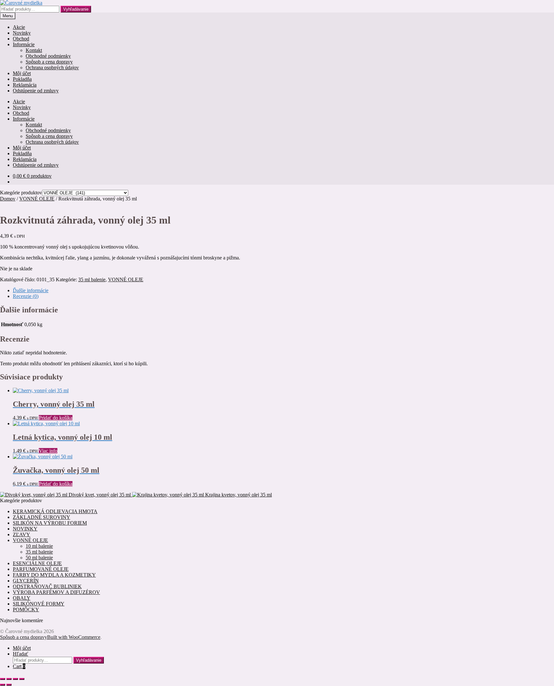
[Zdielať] (15, 679)
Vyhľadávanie (75, 9)
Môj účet (22, 73)
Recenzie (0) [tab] (25, 296)
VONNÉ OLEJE (37, 198)
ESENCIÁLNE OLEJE (37, 563)
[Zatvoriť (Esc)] (21, 679)
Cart (19, 666)
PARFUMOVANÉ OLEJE (41, 569)
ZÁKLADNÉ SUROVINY (41, 517)
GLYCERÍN (26, 580)
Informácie (24, 44)
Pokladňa (22, 79)
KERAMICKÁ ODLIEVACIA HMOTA (55, 511)
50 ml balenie (39, 557)
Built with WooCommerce (73, 637)
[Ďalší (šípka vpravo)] (9, 685)
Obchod (21, 38)
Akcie (19, 27)
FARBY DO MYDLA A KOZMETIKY (54, 575)
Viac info (48, 450)
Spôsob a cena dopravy (49, 61)
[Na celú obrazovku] (9, 679)
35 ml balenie (91, 279)
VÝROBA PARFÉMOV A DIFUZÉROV (56, 592)
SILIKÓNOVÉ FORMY (38, 603)
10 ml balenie (39, 546)
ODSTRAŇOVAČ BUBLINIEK (47, 586)
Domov (7, 198)
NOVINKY (25, 528)
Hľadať (20, 653)
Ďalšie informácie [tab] (30, 290)
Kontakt (34, 50)
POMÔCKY (26, 609)
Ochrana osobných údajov (52, 67)
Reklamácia (25, 85)
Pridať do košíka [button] (55, 417)
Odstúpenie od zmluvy (36, 90)
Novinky (22, 33)
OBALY (21, 598)
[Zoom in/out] (2, 679)
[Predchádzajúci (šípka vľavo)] (2, 685)
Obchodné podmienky (48, 56)
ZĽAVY (21, 534)
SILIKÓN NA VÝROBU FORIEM (50, 523)
